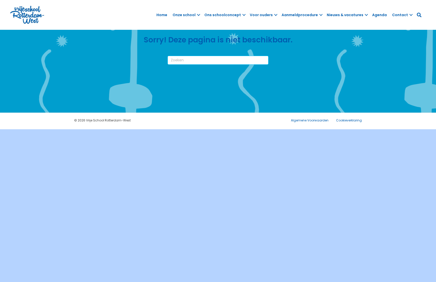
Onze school (184, 14)
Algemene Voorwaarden (310, 120)
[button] (199, 15)
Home (161, 14)
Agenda (379, 14)
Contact (400, 14)
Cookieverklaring (349, 120)
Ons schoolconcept (222, 14)
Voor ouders (261, 14)
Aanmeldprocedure (300, 14)
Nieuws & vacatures (345, 14)
